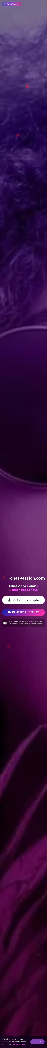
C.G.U (31, 621)
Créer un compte (26, 600)
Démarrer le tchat (25, 612)
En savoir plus (19, 1044)
